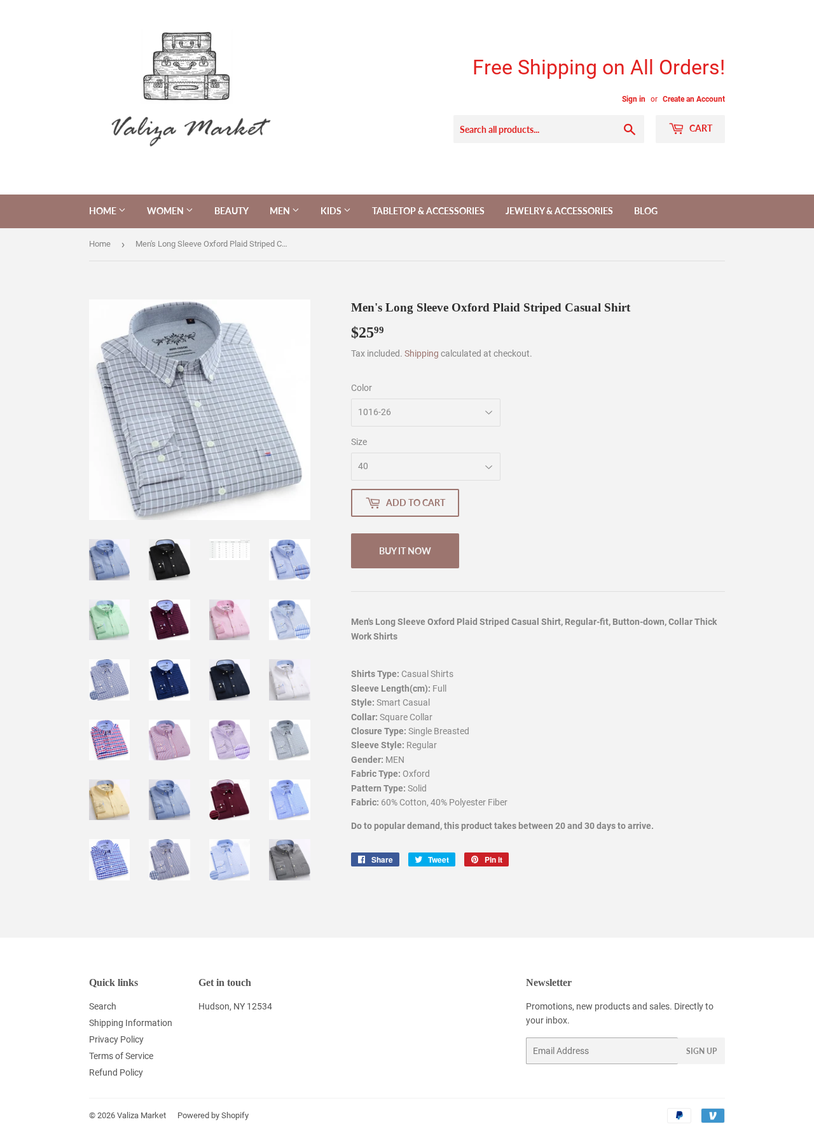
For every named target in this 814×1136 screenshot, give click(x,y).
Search (102, 1006)
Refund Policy (116, 1072)
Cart (699, 128)
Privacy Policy (116, 1039)
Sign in (633, 99)
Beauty (231, 210)
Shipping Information (130, 1023)
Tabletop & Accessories (428, 210)
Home (103, 210)
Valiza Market (141, 1115)
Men (281, 210)
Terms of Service (121, 1056)
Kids (332, 210)
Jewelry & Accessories (559, 210)
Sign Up (701, 1051)
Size (359, 442)
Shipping (421, 353)
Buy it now (405, 550)
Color (361, 388)
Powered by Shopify (213, 1115)
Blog (646, 210)
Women (166, 210)
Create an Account (694, 99)
